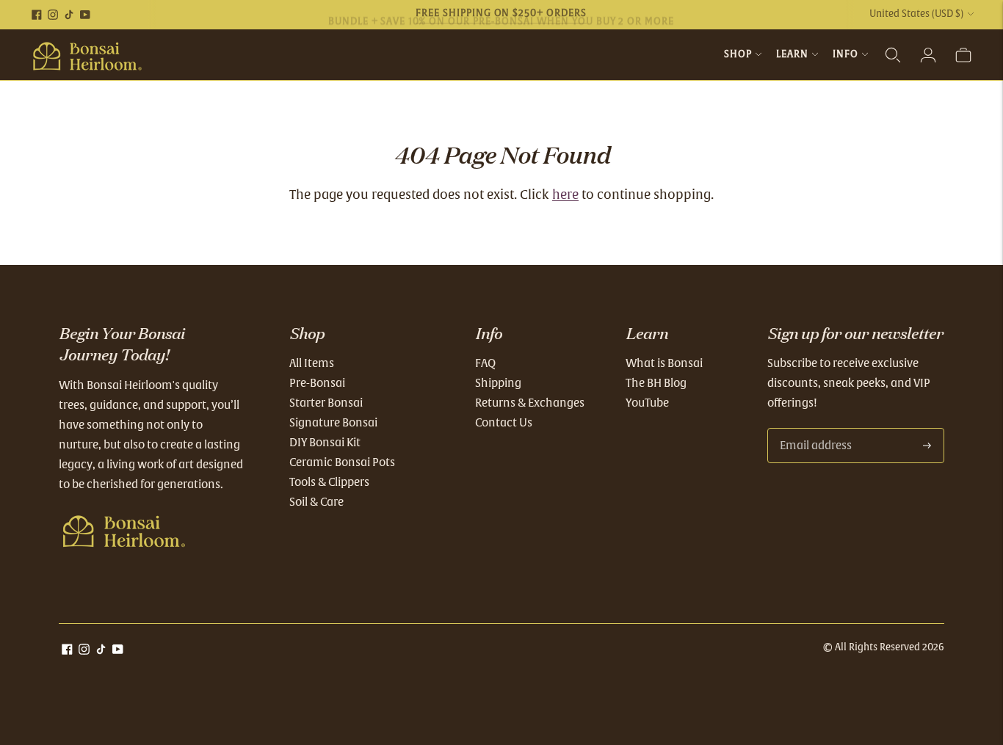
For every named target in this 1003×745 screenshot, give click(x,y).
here (565, 195)
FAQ (485, 363)
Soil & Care (316, 502)
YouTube (647, 403)
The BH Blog (656, 383)
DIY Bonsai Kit (325, 442)
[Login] (928, 55)
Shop (738, 54)
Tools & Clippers (329, 482)
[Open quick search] (893, 55)
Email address (814, 429)
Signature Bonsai (333, 423)
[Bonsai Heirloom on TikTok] (69, 15)
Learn (792, 54)
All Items (311, 363)
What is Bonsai (664, 363)
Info (845, 54)
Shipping (498, 383)
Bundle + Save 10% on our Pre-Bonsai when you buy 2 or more (501, 15)
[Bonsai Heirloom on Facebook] (37, 15)
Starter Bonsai (326, 403)
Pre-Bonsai (317, 383)
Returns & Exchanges (529, 403)
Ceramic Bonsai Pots (342, 462)
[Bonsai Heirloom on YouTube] (85, 15)
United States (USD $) (916, 14)
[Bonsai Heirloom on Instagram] (53, 15)
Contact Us (503, 423)
